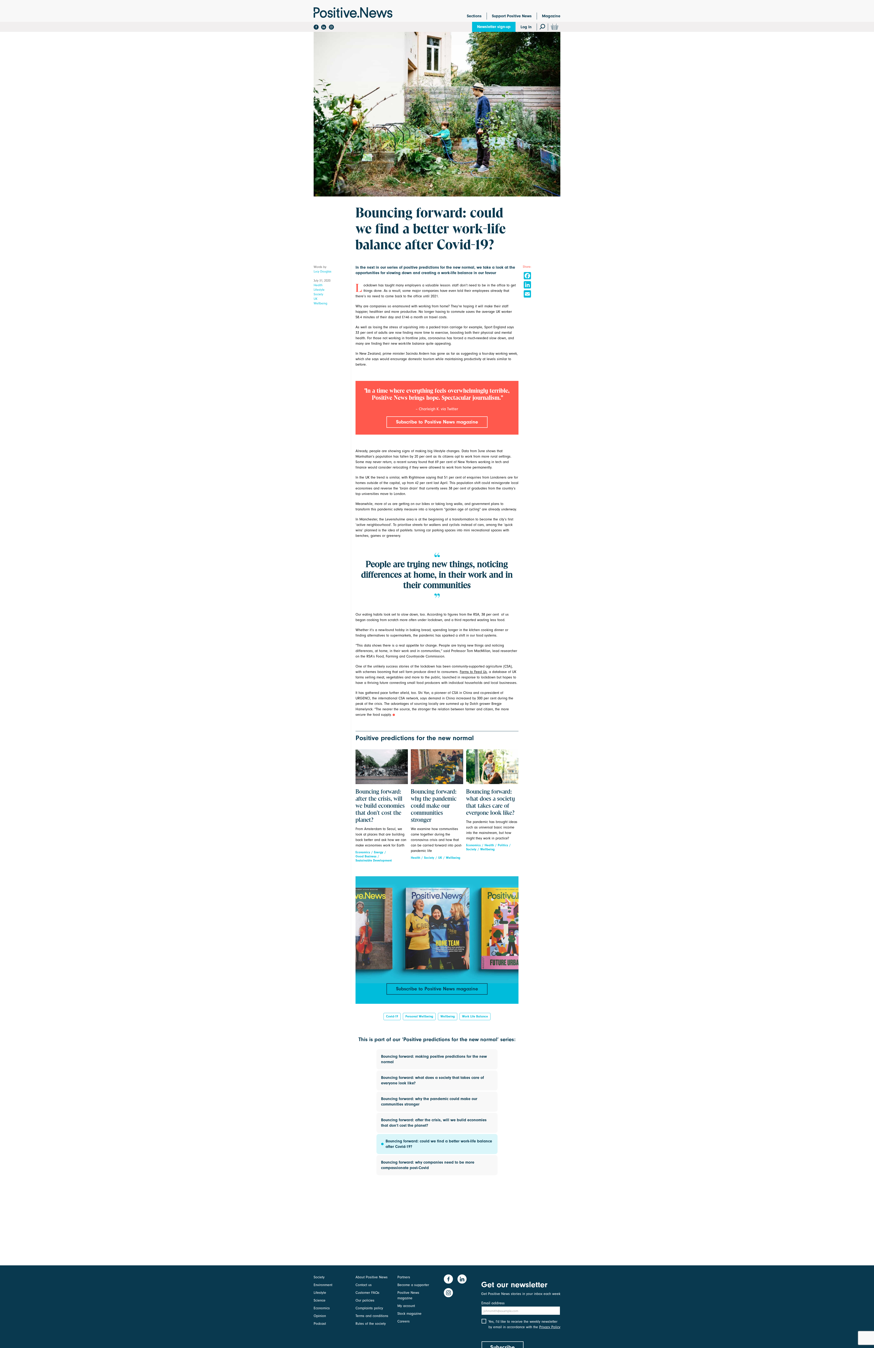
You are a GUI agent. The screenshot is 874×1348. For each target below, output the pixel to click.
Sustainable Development (374, 860)
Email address (493, 1303)
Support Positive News (512, 16)
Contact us (364, 1285)
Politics (503, 845)
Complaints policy (369, 1308)
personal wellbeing (419, 1016)
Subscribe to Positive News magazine (437, 422)
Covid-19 (392, 1016)
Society (318, 294)
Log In (526, 27)
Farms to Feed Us (473, 672)
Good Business (366, 856)
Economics (363, 852)
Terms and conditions (372, 1316)
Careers (403, 1321)
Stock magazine (409, 1314)
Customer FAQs (367, 1293)
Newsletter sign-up (494, 26)
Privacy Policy (549, 1327)
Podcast (320, 1324)
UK (316, 299)
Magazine (551, 16)
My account (406, 1306)
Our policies (365, 1300)
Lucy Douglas (322, 271)
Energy (378, 852)
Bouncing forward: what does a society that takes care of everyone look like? (490, 802)
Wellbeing (320, 303)
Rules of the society (371, 1324)
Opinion (320, 1316)
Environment (323, 1285)
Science (319, 1300)
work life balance (475, 1016)
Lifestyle (319, 290)
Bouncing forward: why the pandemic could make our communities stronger (434, 806)
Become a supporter (413, 1285)
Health (318, 285)
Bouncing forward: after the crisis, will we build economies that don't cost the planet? (380, 806)
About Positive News (372, 1277)
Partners (403, 1277)
